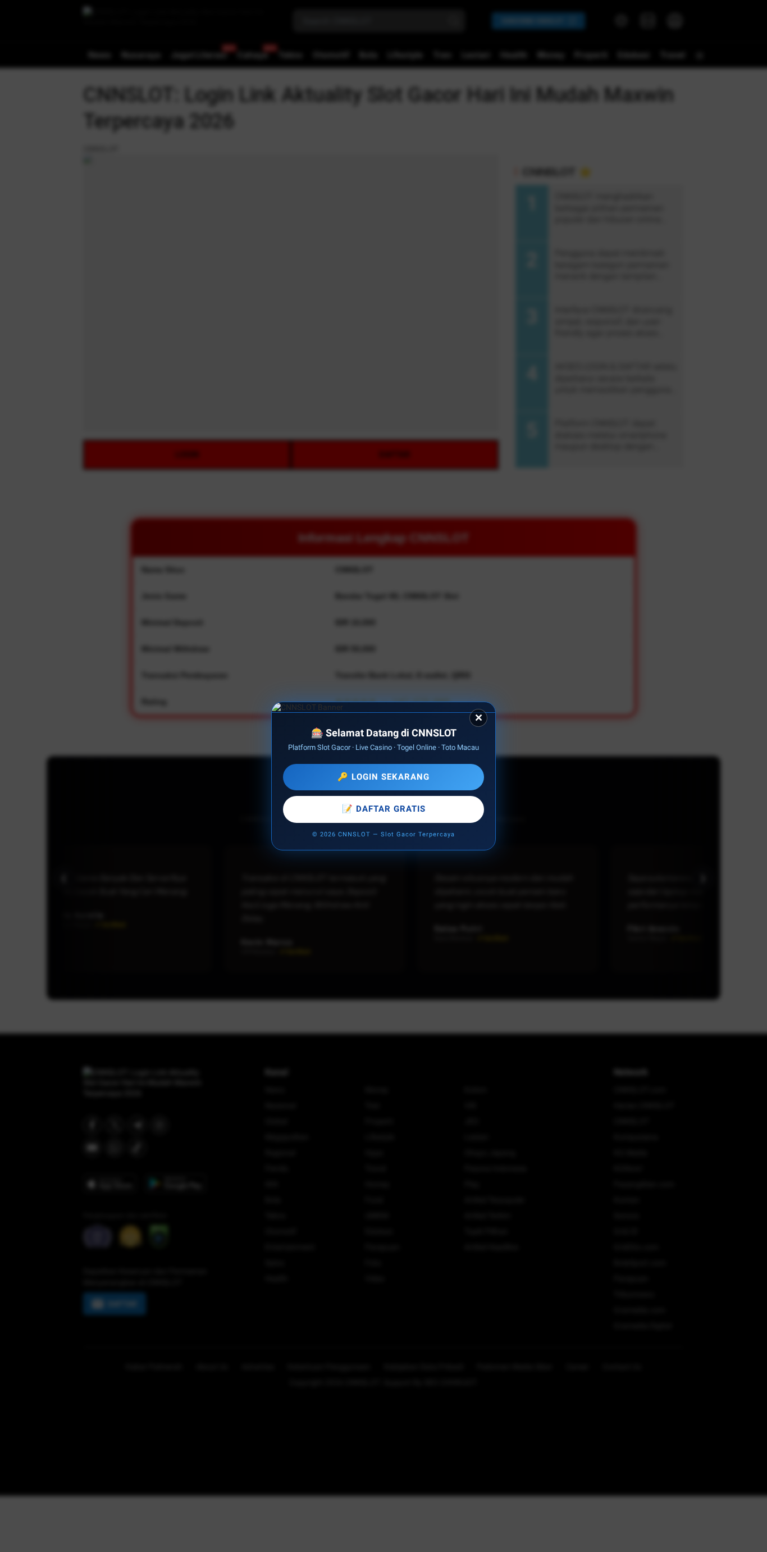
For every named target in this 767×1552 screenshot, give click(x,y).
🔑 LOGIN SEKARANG (383, 777)
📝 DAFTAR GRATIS (384, 809)
